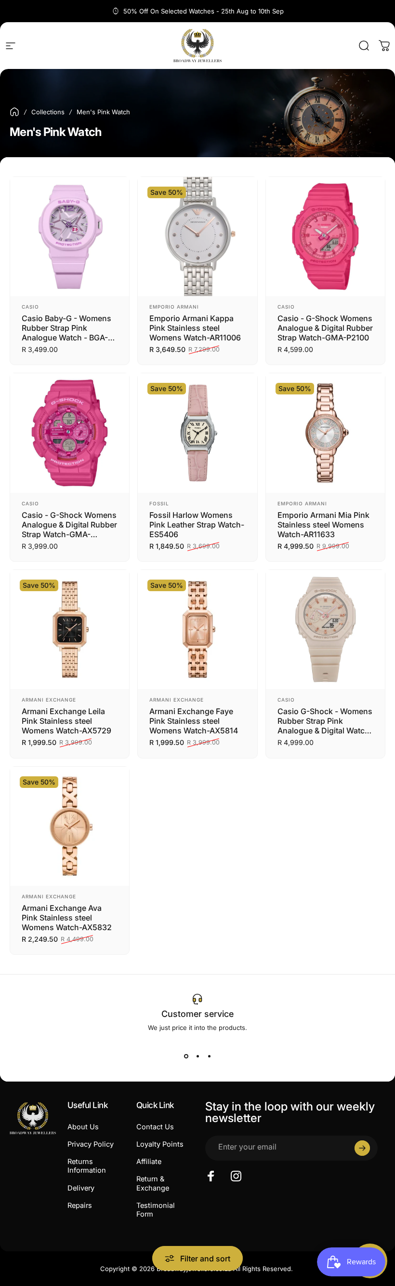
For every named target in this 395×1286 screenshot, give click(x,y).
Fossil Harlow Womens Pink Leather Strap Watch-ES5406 (196, 524)
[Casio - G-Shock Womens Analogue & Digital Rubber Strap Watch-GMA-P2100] (325, 236)
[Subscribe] (362, 1148)
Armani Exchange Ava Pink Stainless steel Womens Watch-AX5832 (67, 917)
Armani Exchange (49, 700)
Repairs (79, 1205)
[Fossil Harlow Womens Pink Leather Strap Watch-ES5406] (197, 432)
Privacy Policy (90, 1144)
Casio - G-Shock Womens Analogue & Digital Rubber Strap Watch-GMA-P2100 (325, 327)
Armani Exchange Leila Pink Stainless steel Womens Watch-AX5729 (66, 720)
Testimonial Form (155, 1209)
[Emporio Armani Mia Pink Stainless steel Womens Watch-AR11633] (325, 432)
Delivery (80, 1188)
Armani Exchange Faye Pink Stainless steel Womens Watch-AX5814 (193, 720)
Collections (48, 112)
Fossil (159, 503)
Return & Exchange (152, 1183)
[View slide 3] (209, 1056)
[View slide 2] (197, 1056)
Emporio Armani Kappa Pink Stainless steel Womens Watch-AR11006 (195, 327)
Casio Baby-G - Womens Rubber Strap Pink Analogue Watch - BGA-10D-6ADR (66, 327)
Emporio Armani (174, 307)
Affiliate (148, 1161)
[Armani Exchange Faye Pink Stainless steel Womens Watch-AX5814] (197, 629)
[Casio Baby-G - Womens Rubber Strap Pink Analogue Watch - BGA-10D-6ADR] (69, 236)
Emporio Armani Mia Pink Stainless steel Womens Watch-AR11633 (323, 524)
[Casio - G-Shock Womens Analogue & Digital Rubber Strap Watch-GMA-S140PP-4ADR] (69, 432)
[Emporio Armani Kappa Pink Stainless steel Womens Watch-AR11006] (197, 236)
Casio (30, 307)
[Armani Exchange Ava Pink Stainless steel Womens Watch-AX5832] (69, 826)
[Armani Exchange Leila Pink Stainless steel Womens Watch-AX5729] (69, 629)
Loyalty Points (160, 1144)
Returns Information (86, 1166)
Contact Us (155, 1127)
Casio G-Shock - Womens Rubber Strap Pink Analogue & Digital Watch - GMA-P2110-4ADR (324, 720)
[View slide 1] (186, 1056)
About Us (83, 1127)
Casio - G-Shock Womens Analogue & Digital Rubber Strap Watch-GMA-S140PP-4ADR (69, 524)
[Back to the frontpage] (14, 112)
